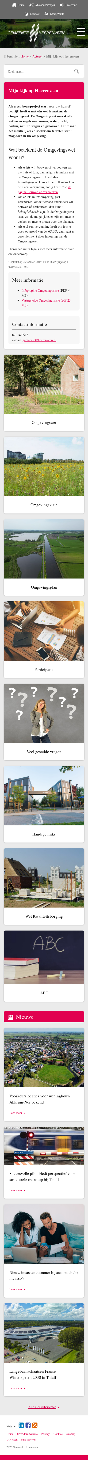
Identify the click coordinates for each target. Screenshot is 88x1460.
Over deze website (27, 1434)
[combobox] (37, 71)
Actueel (37, 56)
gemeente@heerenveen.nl (39, 340)
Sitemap (70, 1434)
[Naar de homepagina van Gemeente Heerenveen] (36, 32)
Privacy (45, 1434)
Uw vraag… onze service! (21, 1439)
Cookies (58, 1434)
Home (25, 56)
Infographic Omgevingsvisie (40, 290)
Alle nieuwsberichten (42, 1407)
